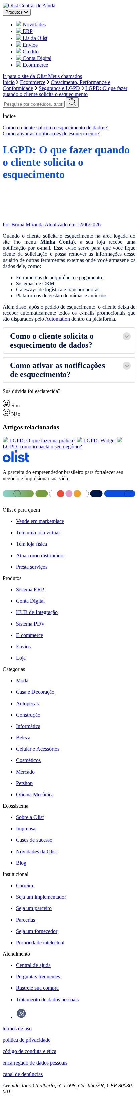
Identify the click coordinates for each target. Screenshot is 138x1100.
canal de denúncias (23, 1074)
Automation (58, 319)
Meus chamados (65, 76)
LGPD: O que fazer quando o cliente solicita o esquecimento (65, 91)
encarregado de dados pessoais (35, 1063)
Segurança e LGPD (59, 88)
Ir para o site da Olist (25, 76)
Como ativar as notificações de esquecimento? (51, 133)
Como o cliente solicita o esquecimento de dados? (55, 127)
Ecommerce (32, 82)
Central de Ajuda (37, 5)
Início (9, 82)
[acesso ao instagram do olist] (21, 1017)
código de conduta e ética (29, 1051)
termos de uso (17, 1028)
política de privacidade (26, 1040)
